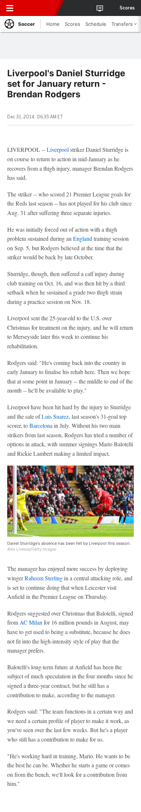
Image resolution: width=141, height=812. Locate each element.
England (82, 238)
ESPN (38, 8)
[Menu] (10, 8)
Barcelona (40, 425)
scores (127, 8)
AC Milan (31, 622)
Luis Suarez (55, 416)
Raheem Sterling (44, 578)
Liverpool (58, 149)
